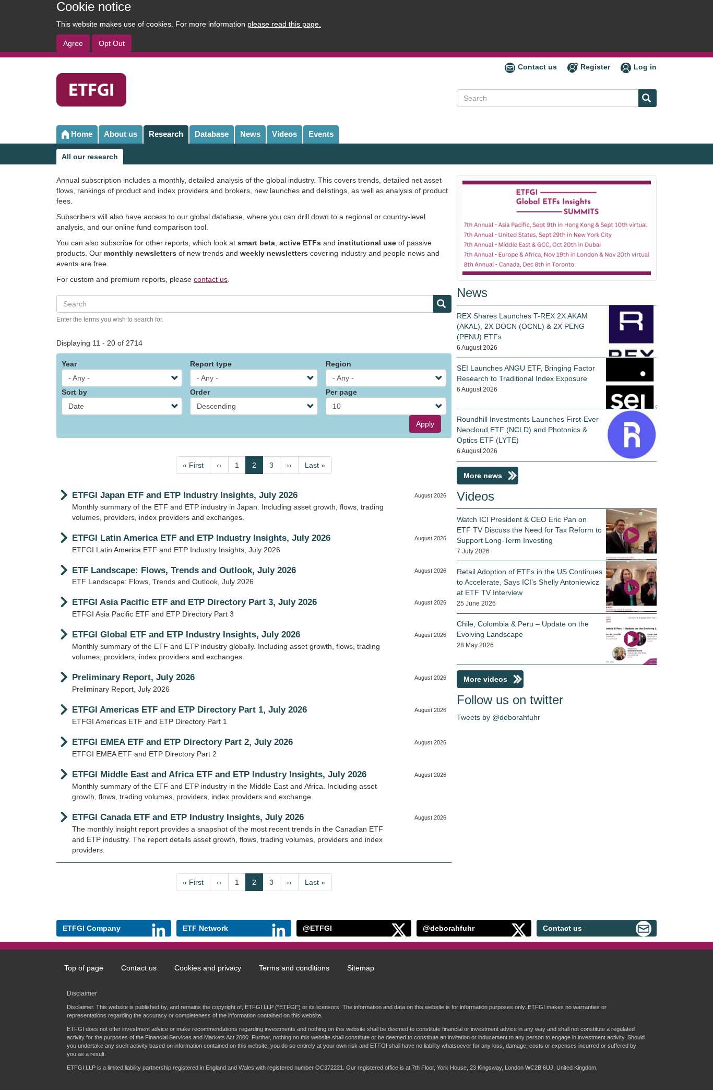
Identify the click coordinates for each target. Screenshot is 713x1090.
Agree (73, 43)
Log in (645, 67)
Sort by (74, 392)
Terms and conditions (294, 968)
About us (120, 133)
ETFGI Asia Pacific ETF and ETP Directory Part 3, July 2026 (194, 602)
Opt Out (112, 43)
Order (200, 392)
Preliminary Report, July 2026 (133, 677)
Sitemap (360, 968)
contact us (211, 279)
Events (321, 133)
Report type (211, 364)
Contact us (537, 67)
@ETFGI (317, 928)
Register (595, 67)
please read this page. (284, 24)
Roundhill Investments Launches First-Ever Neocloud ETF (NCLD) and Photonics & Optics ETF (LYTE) (528, 429)
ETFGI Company (92, 928)
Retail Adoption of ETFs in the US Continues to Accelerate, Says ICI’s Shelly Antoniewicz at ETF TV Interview (529, 582)
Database (212, 133)
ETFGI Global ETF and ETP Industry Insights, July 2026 (186, 634)
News (250, 133)
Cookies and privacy (207, 968)
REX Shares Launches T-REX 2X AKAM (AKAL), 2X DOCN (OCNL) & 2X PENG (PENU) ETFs (522, 326)
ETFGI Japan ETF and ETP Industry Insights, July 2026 (185, 495)
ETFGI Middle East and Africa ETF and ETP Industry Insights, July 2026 (219, 774)
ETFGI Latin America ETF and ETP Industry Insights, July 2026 (201, 538)
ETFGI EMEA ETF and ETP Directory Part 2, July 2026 (182, 742)
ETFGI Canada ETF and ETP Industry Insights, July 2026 (188, 817)
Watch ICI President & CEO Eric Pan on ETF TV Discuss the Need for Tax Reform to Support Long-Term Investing (529, 529)
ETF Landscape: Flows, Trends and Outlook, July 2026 (184, 570)
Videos (284, 133)
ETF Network (205, 928)
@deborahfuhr (448, 928)
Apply (425, 424)
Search (647, 98)
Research (166, 133)
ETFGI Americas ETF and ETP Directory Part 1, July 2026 (189, 710)
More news (483, 475)
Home (81, 133)
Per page (341, 392)
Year (69, 364)
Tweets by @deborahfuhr (498, 717)
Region (338, 364)
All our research (90, 156)
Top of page (83, 968)
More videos (485, 679)
